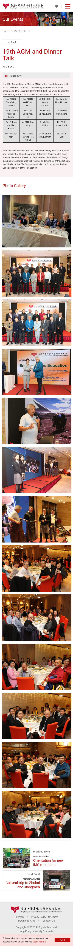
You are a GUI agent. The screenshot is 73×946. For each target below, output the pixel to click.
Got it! (62, 940)
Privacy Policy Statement (44, 917)
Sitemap (19, 917)
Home (6, 31)
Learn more (38, 941)
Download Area (26, 920)
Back (13, 42)
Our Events (20, 31)
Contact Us (49, 920)
